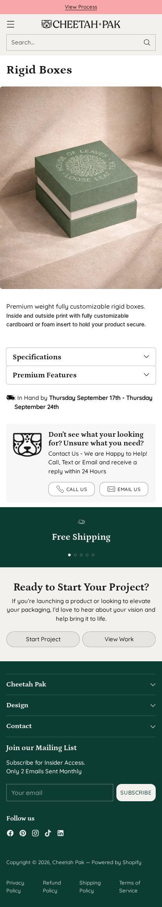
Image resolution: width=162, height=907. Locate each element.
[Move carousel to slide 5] (93, 555)
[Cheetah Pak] (81, 24)
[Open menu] (10, 24)
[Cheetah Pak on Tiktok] (48, 834)
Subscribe (135, 792)
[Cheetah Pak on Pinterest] (23, 834)
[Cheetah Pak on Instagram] (35, 834)
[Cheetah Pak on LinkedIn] (60, 834)
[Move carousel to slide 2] (75, 555)
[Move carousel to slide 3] (81, 555)
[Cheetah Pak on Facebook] (10, 834)
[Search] (147, 42)
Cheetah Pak (68, 862)
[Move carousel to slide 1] (69, 555)
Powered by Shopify (117, 862)
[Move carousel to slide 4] (87, 555)
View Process (81, 7)
